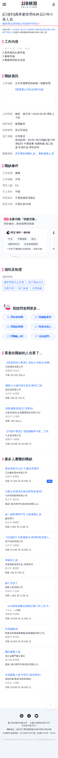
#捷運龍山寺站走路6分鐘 (29, 89)
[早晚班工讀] (29, 566)
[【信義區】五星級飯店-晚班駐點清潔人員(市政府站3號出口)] (29, 543)
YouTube (36, 716)
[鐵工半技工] (29, 589)
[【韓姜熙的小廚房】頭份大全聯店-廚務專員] (29, 369)
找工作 (24, 29)
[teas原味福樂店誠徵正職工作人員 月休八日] (29, 612)
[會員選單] (54, 4)
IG (22, 716)
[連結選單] (4, 4)
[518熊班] (29, 5)
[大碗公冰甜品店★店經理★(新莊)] (29, 497)
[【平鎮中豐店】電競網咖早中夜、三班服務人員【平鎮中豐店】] (29, 437)
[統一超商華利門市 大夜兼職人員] (29, 520)
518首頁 (15, 29)
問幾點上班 (17, 336)
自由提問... (45, 336)
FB (29, 716)
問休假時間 (17, 317)
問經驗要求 (45, 317)
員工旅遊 (23, 288)
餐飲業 (31, 29)
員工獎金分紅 (35, 282)
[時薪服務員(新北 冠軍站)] (29, 414)
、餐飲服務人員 (45, 153)
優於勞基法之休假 (14, 282)
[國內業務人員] (29, 658)
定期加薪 (37, 288)
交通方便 (9, 288)
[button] (14, 256)
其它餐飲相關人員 (25, 153)
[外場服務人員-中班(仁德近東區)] (29, 681)
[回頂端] (50, 705)
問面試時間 (17, 326)
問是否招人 (45, 326)
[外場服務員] (29, 635)
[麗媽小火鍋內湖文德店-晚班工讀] (29, 392)
